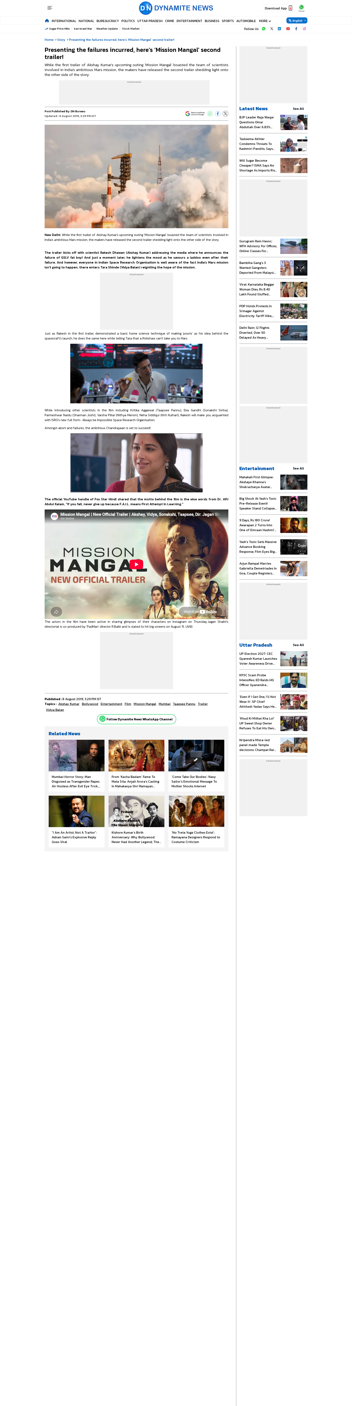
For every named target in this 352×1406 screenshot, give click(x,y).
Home (49, 39)
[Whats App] (210, 114)
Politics (128, 20)
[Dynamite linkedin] (280, 29)
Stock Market (131, 29)
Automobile (246, 20)
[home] (47, 20)
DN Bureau (78, 111)
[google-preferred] (195, 114)
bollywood (90, 703)
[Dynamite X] (272, 29)
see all (298, 108)
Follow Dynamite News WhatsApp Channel (140, 719)
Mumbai (164, 703)
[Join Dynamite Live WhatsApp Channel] (264, 29)
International (64, 20)
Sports (228, 20)
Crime (169, 20)
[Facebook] (218, 114)
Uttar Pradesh (150, 20)
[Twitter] (225, 114)
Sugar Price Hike (59, 29)
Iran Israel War (83, 29)
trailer (203, 703)
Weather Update (107, 29)
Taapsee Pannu (184, 703)
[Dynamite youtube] (288, 29)
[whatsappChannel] (301, 8)
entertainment (111, 703)
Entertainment (189, 20)
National (86, 20)
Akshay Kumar (68, 703)
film (128, 703)
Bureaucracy (108, 20)
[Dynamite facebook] (296, 29)
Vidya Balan (55, 709)
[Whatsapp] (102, 719)
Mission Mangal (145, 703)
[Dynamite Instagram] (304, 29)
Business (212, 20)
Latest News (253, 108)
